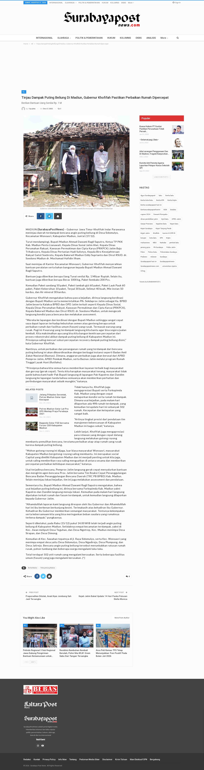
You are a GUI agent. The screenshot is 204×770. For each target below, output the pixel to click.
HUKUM (105, 3)
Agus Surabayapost (148, 196)
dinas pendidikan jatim (149, 219)
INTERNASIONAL (56, 3)
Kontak (37, 759)
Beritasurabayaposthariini (150, 210)
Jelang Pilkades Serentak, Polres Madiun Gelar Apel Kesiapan (52, 397)
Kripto (168, 238)
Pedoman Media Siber (89, 759)
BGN (165, 210)
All (23, 92)
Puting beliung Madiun (48, 568)
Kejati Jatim (145, 233)
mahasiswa (145, 243)
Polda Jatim (171, 247)
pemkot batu (174, 243)
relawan (153, 257)
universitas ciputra (169, 266)
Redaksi (27, 759)
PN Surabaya (158, 247)
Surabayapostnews (167, 261)
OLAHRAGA (70, 3)
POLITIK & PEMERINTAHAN (89, 3)
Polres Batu (152, 252)
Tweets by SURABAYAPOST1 (149, 282)
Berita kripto (172, 200)
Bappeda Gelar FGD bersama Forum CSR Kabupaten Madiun (54, 425)
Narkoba (163, 243)
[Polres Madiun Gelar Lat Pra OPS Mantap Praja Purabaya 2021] (32, 412)
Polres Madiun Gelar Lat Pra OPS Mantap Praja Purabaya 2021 (54, 411)
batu (160, 196)
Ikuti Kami (40, 739)
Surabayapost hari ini (149, 261)
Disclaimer (107, 759)
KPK (161, 238)
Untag (143, 271)
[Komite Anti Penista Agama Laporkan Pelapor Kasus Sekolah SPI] (178, 166)
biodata (173, 210)
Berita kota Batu (147, 200)
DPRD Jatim (176, 219)
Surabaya (163, 257)
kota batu (153, 238)
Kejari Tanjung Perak (163, 229)
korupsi (143, 238)
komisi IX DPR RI (169, 233)
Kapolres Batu (161, 224)
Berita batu (169, 196)
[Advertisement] (102, 66)
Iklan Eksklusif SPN (138, 759)
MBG (155, 243)
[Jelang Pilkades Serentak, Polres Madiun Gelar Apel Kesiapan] (32, 397)
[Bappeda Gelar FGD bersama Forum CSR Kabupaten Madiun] (32, 426)
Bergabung (155, 759)
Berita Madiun (32, 568)
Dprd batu (164, 219)
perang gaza (145, 247)
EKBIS (123, 3)
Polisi (143, 252)
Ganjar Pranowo (147, 224)
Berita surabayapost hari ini (151, 205)
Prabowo (144, 257)
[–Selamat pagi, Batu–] (178, 142)
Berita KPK (160, 200)
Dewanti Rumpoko (160, 214)
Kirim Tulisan (121, 759)
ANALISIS (151, 38)
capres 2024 (145, 214)
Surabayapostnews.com (150, 266)
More (130, 3)
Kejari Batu (174, 224)
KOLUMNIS (114, 3)
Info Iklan (62, 759)
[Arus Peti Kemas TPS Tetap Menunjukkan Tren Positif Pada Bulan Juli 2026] (113, 635)
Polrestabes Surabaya (168, 252)
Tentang (73, 759)
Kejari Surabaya (146, 229)
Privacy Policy (49, 759)
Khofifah (156, 233)
